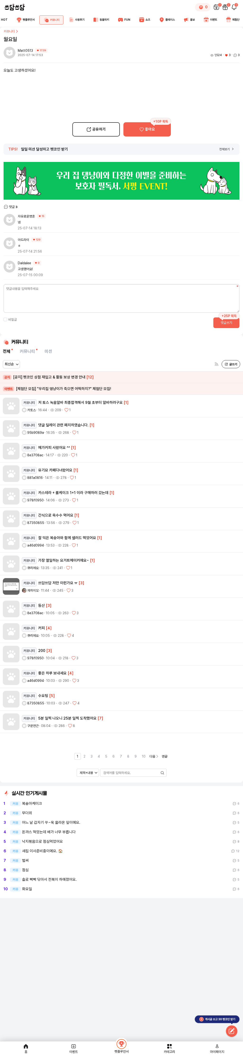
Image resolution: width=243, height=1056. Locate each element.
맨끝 (165, 756)
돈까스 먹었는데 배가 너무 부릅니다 (49, 832)
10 (143, 756)
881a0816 (35, 478)
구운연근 (33, 726)
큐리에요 (33, 568)
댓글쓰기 (226, 323)
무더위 (27, 813)
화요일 (27, 889)
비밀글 (12, 319)
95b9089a (35, 432)
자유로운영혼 (26, 216)
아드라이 (23, 240)
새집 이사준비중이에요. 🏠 (42, 851)
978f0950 (35, 500)
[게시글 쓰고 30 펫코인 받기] (231, 1031)
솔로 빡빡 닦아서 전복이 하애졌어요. (49, 880)
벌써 (25, 861)
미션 (48, 351)
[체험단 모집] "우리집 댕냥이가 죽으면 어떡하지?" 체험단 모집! (57, 389)
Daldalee (24, 263)
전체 (6, 351)
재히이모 (33, 590)
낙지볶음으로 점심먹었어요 (42, 842)
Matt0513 (26, 50)
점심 (25, 870)
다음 (152, 756)
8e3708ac (35, 455)
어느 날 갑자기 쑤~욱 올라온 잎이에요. (51, 823)
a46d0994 (35, 545)
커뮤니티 (9, 31)
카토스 (31, 410)
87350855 (35, 523)
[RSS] (216, 364)
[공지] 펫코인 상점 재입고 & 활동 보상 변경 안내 (49, 377)
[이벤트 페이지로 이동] (121, 181)
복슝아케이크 (32, 804)
